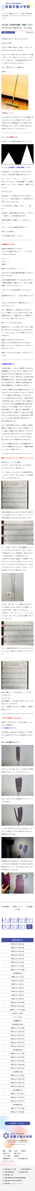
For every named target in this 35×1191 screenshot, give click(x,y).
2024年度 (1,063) (17, 1024)
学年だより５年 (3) (17, 995)
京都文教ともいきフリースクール (13, 1183)
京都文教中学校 (23, 1172)
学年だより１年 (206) (17, 1112)
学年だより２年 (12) (17, 959)
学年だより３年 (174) (17, 1086)
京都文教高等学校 (9, 1172)
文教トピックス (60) (17, 966)
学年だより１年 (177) (17, 1097)
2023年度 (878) (18, 1050)
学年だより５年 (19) (17, 948)
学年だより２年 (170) (17, 1035)
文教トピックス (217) (17, 1094)
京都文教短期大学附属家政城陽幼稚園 (15, 1178)
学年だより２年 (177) (17, 1101)
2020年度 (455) (18, 1104)
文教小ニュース (8, 32)
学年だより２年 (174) (17, 1083)
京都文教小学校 (8, 1175)
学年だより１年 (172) (17, 1032)
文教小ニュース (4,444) (17, 1010)
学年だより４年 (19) (17, 951)
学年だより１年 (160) (17, 1002)
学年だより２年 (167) (17, 1061)
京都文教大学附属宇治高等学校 (13, 1180)
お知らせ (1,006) (17, 1013)
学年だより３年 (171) (17, 1039)
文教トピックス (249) (17, 1108)
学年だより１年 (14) (17, 962)
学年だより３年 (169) (17, 1064)
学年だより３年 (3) (17, 988)
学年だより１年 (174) (17, 1079)
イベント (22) (17, 1017)
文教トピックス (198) (17, 1028)
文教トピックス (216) (17, 1075)
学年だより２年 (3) (17, 984)
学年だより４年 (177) (17, 1042)
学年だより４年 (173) (17, 1068)
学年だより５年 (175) (17, 1046)
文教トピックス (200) (17, 969)
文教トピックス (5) (17, 977)
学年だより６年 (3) (17, 999)
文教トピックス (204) (17, 1053)
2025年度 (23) (17, 973)
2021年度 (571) (18, 1090)
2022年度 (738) (18, 1072)
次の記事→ (30, 906)
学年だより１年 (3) (17, 980)
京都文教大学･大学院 (10, 1169)
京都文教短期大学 (26, 1169)
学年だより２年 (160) (17, 1006)
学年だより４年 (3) (17, 991)
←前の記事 (5, 906)
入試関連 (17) (17, 1021)
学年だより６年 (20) (17, 944)
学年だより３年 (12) (17, 955)
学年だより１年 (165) (17, 1057)
